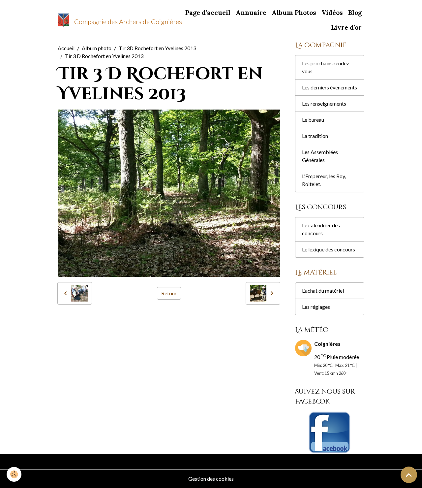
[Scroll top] (409, 475)
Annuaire (251, 12)
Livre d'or (346, 27)
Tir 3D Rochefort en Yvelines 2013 (157, 48)
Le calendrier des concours (321, 229)
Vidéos (332, 12)
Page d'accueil (207, 12)
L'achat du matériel (323, 290)
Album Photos (294, 12)
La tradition (315, 136)
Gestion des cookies (211, 478)
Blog (355, 12)
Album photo (96, 48)
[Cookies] (14, 474)
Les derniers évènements (329, 87)
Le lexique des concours (328, 249)
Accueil (66, 48)
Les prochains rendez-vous (326, 67)
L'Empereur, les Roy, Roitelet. (324, 180)
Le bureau (313, 119)
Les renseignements (324, 103)
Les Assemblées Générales (320, 156)
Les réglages (316, 307)
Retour (169, 293)
